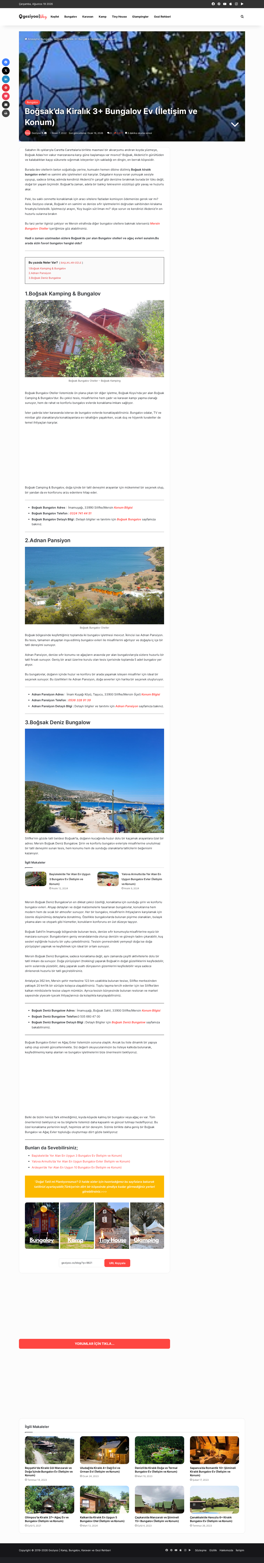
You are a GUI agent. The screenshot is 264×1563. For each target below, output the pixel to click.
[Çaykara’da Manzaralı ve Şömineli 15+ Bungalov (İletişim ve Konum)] (159, 1500)
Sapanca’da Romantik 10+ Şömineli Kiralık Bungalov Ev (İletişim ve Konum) (213, 1471)
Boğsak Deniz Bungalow (129, 1022)
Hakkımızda (226, 1550)
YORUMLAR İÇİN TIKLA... (94, 1344)
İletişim (240, 1550)
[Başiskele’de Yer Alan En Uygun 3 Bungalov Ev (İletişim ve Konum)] (35, 879)
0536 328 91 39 (79, 700)
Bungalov (70, 16)
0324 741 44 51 (80, 513)
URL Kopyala (117, 1263)
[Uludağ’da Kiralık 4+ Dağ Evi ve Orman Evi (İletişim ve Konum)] (104, 1450)
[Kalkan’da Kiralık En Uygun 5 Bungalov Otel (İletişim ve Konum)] (104, 1500)
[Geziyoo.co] (33, 16)
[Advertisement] (94, 457)
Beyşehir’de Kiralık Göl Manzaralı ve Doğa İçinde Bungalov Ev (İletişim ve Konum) (49, 1471)
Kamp (102, 16)
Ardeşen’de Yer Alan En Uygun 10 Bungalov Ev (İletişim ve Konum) (77, 1167)
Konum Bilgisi (123, 507)
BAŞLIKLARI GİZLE (71, 262)
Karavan (87, 16)
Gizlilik (213, 1550)
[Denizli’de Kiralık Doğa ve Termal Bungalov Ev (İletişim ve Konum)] (159, 1450)
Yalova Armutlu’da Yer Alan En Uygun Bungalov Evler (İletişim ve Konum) (142, 879)
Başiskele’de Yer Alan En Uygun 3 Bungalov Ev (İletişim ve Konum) (69, 879)
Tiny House (119, 16)
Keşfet (55, 16)
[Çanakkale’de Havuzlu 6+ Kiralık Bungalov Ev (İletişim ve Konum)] (214, 1500)
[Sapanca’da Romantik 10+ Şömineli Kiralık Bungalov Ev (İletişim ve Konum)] (214, 1450)
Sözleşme (201, 1550)
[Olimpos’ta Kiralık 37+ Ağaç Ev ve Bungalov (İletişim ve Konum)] (49, 1500)
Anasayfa (33, 39)
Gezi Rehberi (162, 16)
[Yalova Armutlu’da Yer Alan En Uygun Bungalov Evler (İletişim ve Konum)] (108, 879)
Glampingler (140, 16)
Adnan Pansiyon (126, 706)
